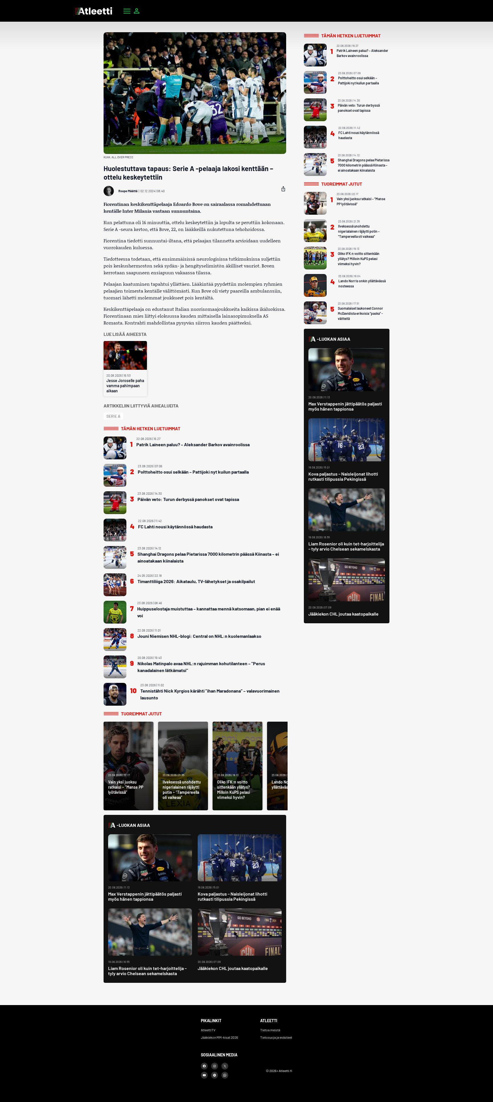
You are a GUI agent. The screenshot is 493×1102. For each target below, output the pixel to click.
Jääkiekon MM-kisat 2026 (219, 1037)
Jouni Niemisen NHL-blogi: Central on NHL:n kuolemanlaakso (199, 636)
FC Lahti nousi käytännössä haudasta (175, 526)
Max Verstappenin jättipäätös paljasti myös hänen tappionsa (145, 896)
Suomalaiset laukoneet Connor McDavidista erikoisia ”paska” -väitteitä (360, 313)
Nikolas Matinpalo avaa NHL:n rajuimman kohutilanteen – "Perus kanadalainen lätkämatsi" (201, 667)
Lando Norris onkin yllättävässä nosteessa (362, 283)
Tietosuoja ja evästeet (276, 1037)
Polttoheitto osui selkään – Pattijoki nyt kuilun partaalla (193, 471)
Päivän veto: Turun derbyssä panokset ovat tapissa (188, 499)
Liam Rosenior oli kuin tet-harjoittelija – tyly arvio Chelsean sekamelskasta (147, 970)
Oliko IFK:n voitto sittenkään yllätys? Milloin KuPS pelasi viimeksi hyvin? (358, 258)
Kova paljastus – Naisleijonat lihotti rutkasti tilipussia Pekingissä (232, 896)
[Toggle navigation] (127, 11)
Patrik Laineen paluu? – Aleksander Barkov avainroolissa (193, 444)
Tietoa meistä (270, 1030)
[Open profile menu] (137, 11)
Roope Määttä (128, 191)
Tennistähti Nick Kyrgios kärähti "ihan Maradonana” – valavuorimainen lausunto (210, 694)
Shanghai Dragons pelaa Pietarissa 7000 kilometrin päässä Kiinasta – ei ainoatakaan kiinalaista (208, 557)
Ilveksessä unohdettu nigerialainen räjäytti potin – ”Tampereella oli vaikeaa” (359, 231)
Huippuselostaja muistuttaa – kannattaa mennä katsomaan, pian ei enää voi (208, 612)
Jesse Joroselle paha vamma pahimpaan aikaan (125, 385)
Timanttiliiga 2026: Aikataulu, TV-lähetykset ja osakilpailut (196, 581)
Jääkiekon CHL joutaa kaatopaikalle (233, 968)
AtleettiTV (208, 1030)
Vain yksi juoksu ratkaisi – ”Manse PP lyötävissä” (361, 201)
